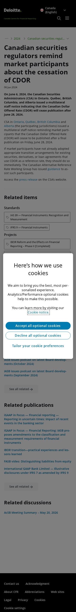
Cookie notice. (38, 312)
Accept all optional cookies (38, 325)
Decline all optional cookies (38, 335)
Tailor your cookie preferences (38, 346)
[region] (38, 306)
